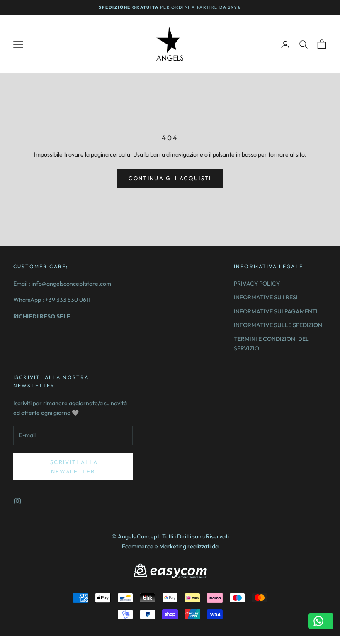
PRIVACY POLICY (257, 283)
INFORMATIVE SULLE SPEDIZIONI (279, 325)
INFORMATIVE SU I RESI (266, 297)
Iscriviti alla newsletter (73, 466)
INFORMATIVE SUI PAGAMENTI (276, 311)
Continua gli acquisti (170, 178)
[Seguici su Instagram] (17, 501)
